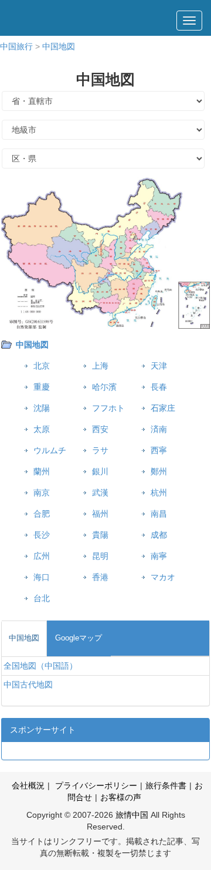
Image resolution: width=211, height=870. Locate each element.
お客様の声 (120, 797)
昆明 (100, 556)
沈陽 (41, 408)
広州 (41, 556)
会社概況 (28, 785)
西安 (100, 429)
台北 (41, 598)
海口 (41, 577)
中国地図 (58, 46)
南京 (41, 492)
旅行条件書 (165, 785)
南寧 (159, 556)
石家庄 (163, 408)
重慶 (41, 387)
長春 (159, 387)
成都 (159, 534)
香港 (100, 577)
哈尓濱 (104, 387)
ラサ (100, 450)
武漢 (100, 492)
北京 (41, 365)
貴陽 (100, 534)
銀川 (100, 471)
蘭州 (41, 471)
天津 (159, 365)
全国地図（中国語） (40, 665)
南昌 (159, 513)
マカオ (163, 577)
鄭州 (159, 471)
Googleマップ (78, 637)
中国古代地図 (28, 684)
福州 (100, 513)
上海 (100, 365)
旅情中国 (131, 815)
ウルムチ (49, 450)
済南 (159, 429)
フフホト (108, 408)
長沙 (41, 534)
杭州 (159, 492)
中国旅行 (16, 46)
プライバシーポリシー (95, 785)
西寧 (159, 450)
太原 (41, 429)
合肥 (41, 513)
